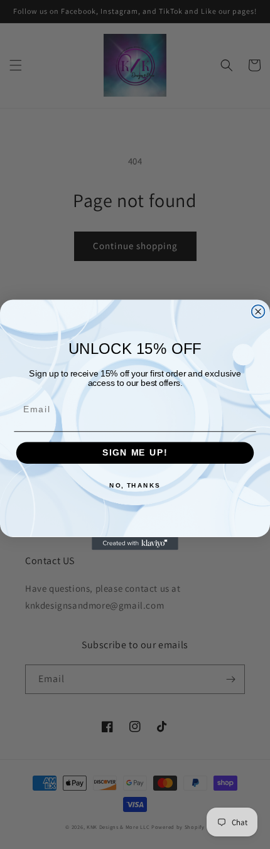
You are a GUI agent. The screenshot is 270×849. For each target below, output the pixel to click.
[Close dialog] (258, 311)
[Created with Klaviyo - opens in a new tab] (135, 543)
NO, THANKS (135, 485)
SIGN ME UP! (135, 452)
